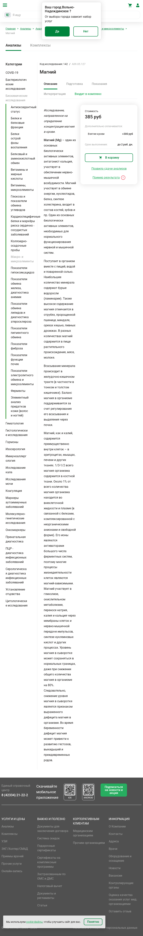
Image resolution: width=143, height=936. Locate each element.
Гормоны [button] (12, 442)
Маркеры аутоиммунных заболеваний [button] (16, 502)
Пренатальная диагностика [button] (16, 539)
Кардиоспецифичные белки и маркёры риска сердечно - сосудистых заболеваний (25, 225)
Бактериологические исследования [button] (16, 84)
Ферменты (18, 391)
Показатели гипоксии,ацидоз (22, 270)
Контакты (116, 834)
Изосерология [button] (15, 449)
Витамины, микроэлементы (22, 188)
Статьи (42, 905)
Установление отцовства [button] (15, 592)
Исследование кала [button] (16, 470)
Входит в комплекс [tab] (88, 94)
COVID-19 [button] (12, 72)
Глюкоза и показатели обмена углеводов (19, 203)
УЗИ (4, 841)
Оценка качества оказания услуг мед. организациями (123, 899)
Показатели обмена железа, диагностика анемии (20, 288)
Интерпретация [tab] (55, 94)
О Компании (117, 826)
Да (57, 31)
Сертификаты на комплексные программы (48, 862)
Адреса (114, 841)
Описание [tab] (50, 84)
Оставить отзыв (120, 911)
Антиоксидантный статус (23, 109)
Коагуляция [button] (14, 491)
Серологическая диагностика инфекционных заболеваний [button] (16, 575)
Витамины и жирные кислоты (19, 174)
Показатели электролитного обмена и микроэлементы (22, 377)
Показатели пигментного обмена (20, 333)
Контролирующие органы (121, 885)
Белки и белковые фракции (17, 123)
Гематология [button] (15, 423)
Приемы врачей (12, 856)
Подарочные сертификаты (46, 848)
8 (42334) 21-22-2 (14, 795)
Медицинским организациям (83, 833)
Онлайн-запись (11, 871)
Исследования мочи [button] (16, 481)
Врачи (113, 849)
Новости (114, 868)
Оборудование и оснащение (120, 858)
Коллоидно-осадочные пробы (19, 245)
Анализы (25, 28)
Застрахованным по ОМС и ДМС (51, 876)
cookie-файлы (34, 921)
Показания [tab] (99, 84)
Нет (85, 31)
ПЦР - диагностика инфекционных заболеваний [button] (16, 555)
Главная (11, 28)
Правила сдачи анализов (109, 168)
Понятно (93, 922)
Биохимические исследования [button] (16, 98)
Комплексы (40, 45)
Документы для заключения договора (52, 829)
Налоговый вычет (49, 886)
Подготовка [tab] (74, 84)
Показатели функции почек (19, 359)
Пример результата (106, 177)
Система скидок (48, 838)
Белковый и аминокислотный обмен (23, 158)
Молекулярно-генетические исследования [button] (15, 518)
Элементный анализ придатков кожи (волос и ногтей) (19, 406)
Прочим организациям (89, 843)
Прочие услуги (11, 863)
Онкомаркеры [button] (15, 530)
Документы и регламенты (46, 896)
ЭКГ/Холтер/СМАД (14, 849)
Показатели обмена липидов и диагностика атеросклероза (21, 312)
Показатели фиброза (19, 346)
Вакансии (115, 875)
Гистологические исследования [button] (17, 433)
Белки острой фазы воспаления (19, 140)
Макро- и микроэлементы (108, 28)
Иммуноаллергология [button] (16, 458)
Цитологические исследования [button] (17, 603)
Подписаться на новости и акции (114, 790)
